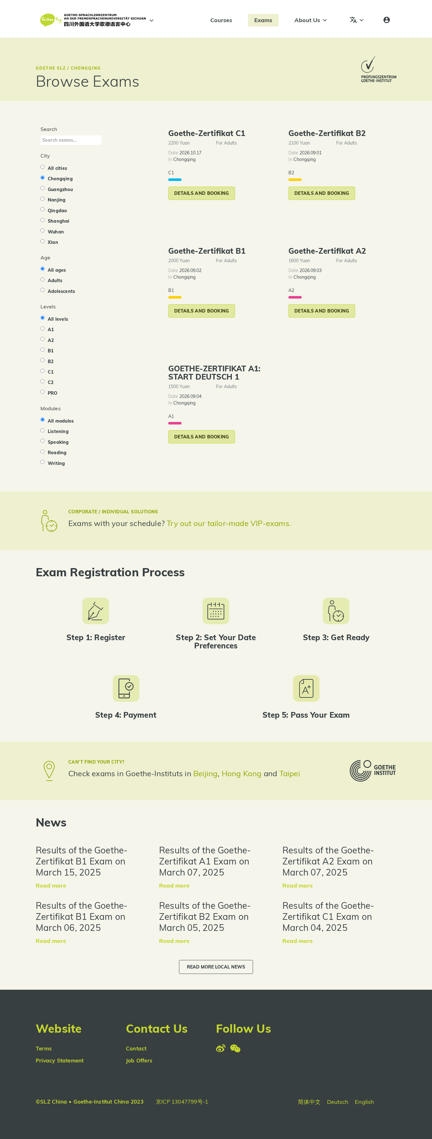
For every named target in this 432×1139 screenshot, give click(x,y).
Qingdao (57, 211)
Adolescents (61, 291)
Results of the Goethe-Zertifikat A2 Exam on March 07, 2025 (328, 861)
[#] (150, 20)
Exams (263, 20)
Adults (55, 280)
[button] (201, 193)
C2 (50, 382)
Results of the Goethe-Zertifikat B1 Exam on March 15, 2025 (81, 861)
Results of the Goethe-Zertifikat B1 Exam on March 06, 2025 (81, 916)
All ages (57, 270)
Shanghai (59, 221)
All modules (61, 421)
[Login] (386, 20)
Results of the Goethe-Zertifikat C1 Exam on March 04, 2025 (328, 916)
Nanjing (56, 200)
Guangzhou (60, 189)
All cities (57, 168)
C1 (50, 372)
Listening (58, 431)
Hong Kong (243, 773)
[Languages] (357, 20)
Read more (51, 885)
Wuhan (56, 232)
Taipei (289, 773)
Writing (56, 463)
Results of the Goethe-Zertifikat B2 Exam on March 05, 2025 (205, 916)
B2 (50, 361)
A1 (51, 329)
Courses (221, 20)
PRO (53, 393)
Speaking (58, 442)
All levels (58, 319)
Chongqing (60, 179)
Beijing (205, 773)
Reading (57, 452)
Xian (53, 242)
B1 (50, 351)
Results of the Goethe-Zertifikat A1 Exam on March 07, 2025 (205, 861)
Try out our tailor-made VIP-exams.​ (229, 523)
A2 (51, 340)
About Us (307, 20)
